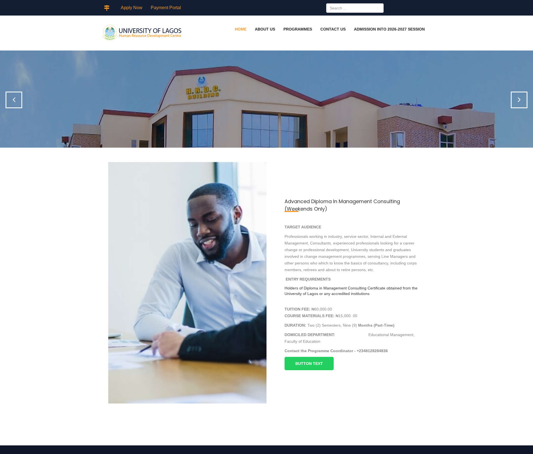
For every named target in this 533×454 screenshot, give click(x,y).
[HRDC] (141, 33)
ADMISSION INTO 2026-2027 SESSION (389, 29)
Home (241, 29)
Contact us (333, 29)
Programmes (297, 29)
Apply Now (131, 7)
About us (265, 29)
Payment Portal (166, 7)
